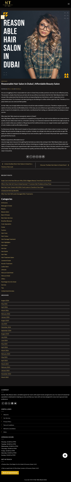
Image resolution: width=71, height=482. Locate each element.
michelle (18, 88)
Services (3, 285)
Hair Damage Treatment (8, 239)
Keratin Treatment (6, 263)
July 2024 (4, 337)
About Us (5, 414)
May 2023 (4, 357)
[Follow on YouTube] (15, 403)
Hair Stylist (4, 251)
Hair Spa (3, 248)
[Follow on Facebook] (2, 403)
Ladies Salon (5, 266)
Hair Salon (4, 245)
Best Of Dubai (5, 215)
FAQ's (5, 432)
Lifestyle (3, 269)
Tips (2, 288)
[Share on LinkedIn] (43, 156)
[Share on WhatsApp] (27, 156)
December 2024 (6, 327)
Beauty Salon (5, 212)
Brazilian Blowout (6, 221)
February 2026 (5, 314)
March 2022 (5, 377)
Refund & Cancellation (9, 428)
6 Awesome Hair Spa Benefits (10, 190)
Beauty (3, 209)
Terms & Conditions (8, 425)
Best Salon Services (7, 218)
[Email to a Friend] (37, 156)
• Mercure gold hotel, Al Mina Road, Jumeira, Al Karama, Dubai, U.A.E (20, 468)
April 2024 (4, 347)
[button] (69, 4)
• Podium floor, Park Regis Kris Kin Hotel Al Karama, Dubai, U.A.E (19, 464)
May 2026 (4, 304)
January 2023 (5, 370)
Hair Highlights (5, 242)
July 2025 (4, 324)
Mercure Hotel (5, 276)
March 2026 (5, 310)
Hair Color (4, 233)
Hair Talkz (4, 81)
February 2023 (5, 367)
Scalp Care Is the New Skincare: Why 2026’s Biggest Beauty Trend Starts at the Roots (26, 180)
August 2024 (5, 334)
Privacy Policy (7, 421)
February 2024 (5, 354)
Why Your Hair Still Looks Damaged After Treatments (17, 194)
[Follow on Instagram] (6, 403)
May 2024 (4, 344)
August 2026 (5, 300)
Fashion (3, 230)
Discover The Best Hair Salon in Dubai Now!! (53, 165)
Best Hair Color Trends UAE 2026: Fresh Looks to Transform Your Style (22, 187)
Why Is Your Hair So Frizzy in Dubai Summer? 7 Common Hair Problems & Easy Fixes (26, 184)
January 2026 (5, 317)
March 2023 (5, 364)
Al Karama (4, 202)
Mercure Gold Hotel (7, 272)
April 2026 (4, 307)
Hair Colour (4, 236)
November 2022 (6, 374)
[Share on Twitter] (33, 156)
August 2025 (5, 320)
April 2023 (4, 360)
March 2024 (5, 350)
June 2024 (4, 340)
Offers (3, 279)
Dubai (3, 227)
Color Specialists (6, 224)
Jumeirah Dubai (6, 260)
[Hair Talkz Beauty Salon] (10, 4)
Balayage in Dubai (6, 206)
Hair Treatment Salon (7, 257)
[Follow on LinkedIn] (12, 403)
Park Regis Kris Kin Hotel (8, 282)
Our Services (6, 418)
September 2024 (6, 330)
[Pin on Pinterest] (40, 156)
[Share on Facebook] (30, 156)
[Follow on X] (9, 403)
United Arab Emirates (7, 291)
